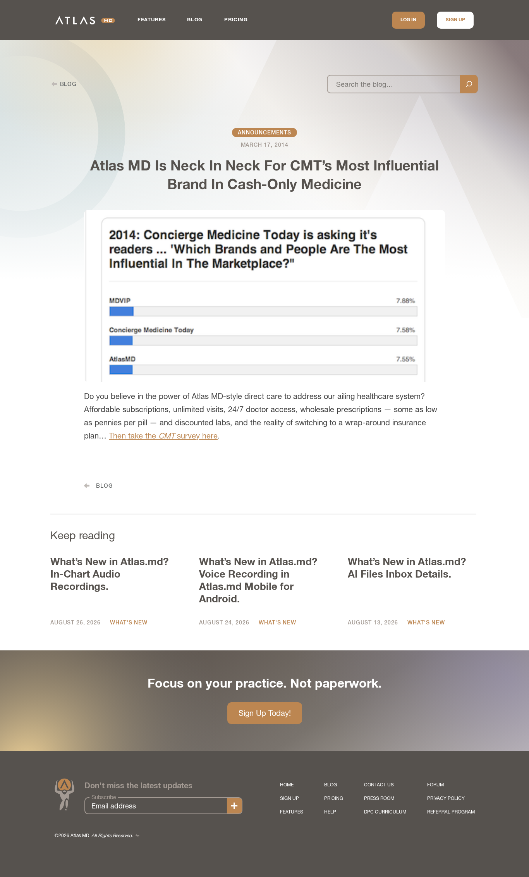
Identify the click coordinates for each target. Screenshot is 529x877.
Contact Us (379, 785)
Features (151, 19)
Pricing (236, 19)
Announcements (264, 132)
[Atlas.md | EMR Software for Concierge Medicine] (85, 20)
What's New (128, 622)
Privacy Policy (446, 798)
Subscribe (103, 797)
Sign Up (455, 20)
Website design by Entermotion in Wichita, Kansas (137, 835)
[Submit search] (469, 84)
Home (287, 785)
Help (330, 812)
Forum (435, 785)
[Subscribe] (234, 805)
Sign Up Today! (265, 712)
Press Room (379, 798)
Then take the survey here (163, 435)
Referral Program (451, 812)
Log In (408, 20)
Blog (195, 19)
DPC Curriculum (385, 812)
